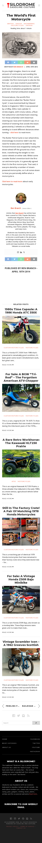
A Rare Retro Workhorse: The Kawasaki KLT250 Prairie (21, 443)
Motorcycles (17, 25)
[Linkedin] (21, 252)
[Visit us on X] (18, 715)
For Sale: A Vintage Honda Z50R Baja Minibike (21, 579)
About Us (6, 747)
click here (14, 132)
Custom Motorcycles (14, 347)
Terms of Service (27, 826)
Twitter (36, 743)
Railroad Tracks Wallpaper (31, 706)
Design (19, 23)
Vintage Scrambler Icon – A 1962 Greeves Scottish (21, 643)
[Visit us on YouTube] (15, 818)
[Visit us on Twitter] (19, 818)
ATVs (14, 481)
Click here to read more (12, 181)
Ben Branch (18, 67)
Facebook (35, 739)
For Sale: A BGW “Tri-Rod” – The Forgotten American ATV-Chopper (21, 377)
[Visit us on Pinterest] (23, 818)
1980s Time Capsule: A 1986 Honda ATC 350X (21, 311)
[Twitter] (24, 252)
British (10, 23)
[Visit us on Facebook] (13, 715)
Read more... (33, 794)
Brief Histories (9, 743)
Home (4, 739)
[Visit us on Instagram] (23, 715)
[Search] (36, 723)
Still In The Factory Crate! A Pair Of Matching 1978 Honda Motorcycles (21, 511)
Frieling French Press (13, 706)
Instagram (35, 751)
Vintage (29, 25)
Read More (7, 365)
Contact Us (21, 828)
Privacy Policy (12, 826)
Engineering (29, 23)
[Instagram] (18, 252)
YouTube (36, 747)
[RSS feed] (3, 5)
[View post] (21, 330)
